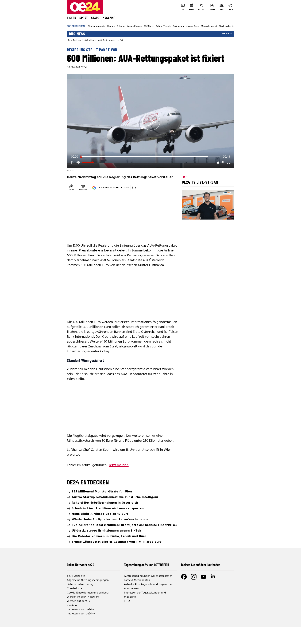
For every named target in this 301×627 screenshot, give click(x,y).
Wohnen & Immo (116, 26)
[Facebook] (184, 577)
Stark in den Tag (227, 26)
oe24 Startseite (76, 576)
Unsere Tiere (192, 26)
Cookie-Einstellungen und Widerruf (88, 593)
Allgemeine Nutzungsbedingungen (88, 580)
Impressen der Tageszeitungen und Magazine (145, 595)
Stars (95, 18)
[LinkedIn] (213, 577)
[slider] (150, 156)
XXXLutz (148, 26)
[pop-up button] (223, 162)
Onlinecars (178, 26)
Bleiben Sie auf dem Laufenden (200, 565)
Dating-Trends (163, 26)
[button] (151, 121)
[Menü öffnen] (232, 18)
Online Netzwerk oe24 (80, 565)
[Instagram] (193, 577)
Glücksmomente (96, 26)
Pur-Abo (72, 605)
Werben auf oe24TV (79, 601)
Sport (83, 18)
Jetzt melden (119, 465)
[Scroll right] (232, 26)
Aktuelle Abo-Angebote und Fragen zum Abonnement (148, 586)
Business (77, 33)
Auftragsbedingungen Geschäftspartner (148, 576)
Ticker (71, 18)
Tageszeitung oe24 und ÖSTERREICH (146, 565)
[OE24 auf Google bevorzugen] (134, 187)
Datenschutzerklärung (80, 584)
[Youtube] (203, 577)
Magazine (109, 18)
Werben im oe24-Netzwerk (83, 597)
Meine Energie (134, 26)
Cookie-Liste (74, 588)
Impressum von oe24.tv (81, 613)
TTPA (127, 601)
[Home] (68, 40)
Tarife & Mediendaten (137, 580)
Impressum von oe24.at (81, 609)
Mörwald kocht (209, 26)
